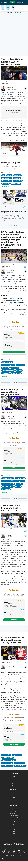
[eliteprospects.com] (4, 2)
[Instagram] (14, 851)
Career (14, 839)
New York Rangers (14, 813)
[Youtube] (19, 851)
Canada (14, 778)
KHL (14, 794)
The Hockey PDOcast (5, 120)
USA (14, 780)
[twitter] (25, 88)
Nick (2, 298)
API (14, 833)
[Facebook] (4, 851)
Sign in (18, 2)
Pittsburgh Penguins (14, 815)
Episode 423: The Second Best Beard (16, 120)
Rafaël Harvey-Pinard (12, 281)
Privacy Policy (14, 829)
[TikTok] (24, 851)
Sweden (14, 776)
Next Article (14, 225)
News (2, 54)
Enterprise (14, 837)
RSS (14, 835)
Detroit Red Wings (14, 810)
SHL (14, 796)
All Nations (14, 785)
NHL (8, 54)
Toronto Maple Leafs (14, 817)
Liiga (14, 799)
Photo (14, 831)
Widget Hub (14, 824)
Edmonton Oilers (14, 811)
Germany (14, 783)
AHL (14, 797)
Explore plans (14, 352)
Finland (14, 782)
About (14, 825)
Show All (4, 186)
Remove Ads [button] (18, 12)
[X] (9, 851)
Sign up (12, 2)
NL (14, 801)
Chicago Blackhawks (14, 808)
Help (14, 827)
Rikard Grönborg (6, 92)
